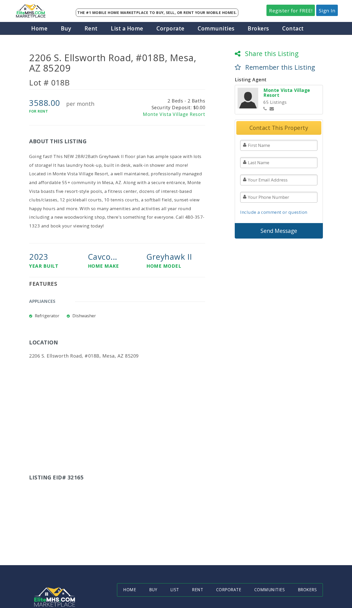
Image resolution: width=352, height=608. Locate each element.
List (174, 590)
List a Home (127, 28)
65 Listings (275, 102)
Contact (293, 28)
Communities (216, 28)
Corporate (170, 28)
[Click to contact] (272, 109)
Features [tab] (43, 283)
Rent (91, 28)
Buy (66, 28)
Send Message (279, 230)
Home (39, 28)
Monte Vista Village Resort (174, 114)
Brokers (258, 28)
